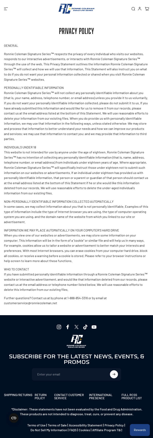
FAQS (72, 430)
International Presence (100, 396)
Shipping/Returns (18, 395)
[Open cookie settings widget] (14, 418)
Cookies (84, 430)
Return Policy (41, 396)
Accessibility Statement (85, 425)
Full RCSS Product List (132, 396)
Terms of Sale (57, 425)
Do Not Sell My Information (48, 430)
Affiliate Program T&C (107, 430)
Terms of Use (36, 425)
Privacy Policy (114, 425)
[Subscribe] (114, 374)
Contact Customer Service (69, 396)
